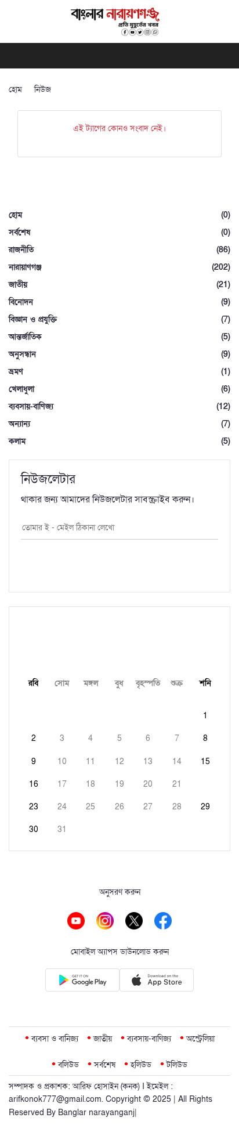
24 (62, 806)
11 (90, 761)
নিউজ (42, 89)
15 (205, 761)
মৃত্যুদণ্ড (74, 89)
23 (33, 806)
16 (33, 784)
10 (62, 761)
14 (177, 761)
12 (119, 761)
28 (177, 806)
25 (90, 806)
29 (205, 806)
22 (205, 784)
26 (119, 806)
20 (148, 784)
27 (148, 806)
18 (90, 784)
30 (33, 829)
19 (119, 784)
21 (177, 784)
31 (62, 829)
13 (148, 761)
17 (62, 784)
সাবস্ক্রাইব (119, 568)
